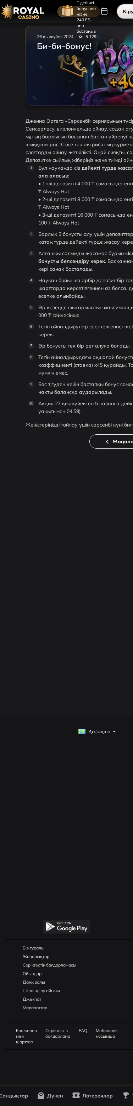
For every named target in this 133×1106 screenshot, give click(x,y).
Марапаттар (35, 1007)
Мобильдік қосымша (106, 1030)
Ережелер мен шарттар (26, 1030)
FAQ (83, 1030)
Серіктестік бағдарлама (57, 1030)
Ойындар (32, 973)
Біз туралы (33, 948)
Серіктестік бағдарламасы (49, 965)
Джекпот (32, 999)
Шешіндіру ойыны (41, 990)
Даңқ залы (34, 982)
